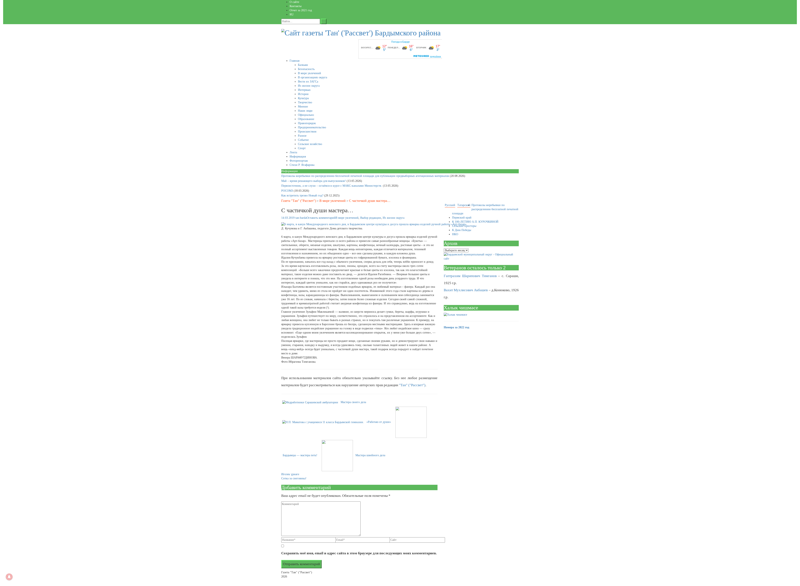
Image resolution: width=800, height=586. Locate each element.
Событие (303, 139)
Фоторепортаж (299, 160)
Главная (294, 60)
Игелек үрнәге (290, 474)
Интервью (304, 89)
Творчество (305, 102)
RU (292, 14)
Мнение (303, 106)
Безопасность (306, 69)
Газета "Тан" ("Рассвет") (298, 200)
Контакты (295, 6)
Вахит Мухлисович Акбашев (466, 290)
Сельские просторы (464, 225)
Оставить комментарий (320, 217)
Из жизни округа (309, 85)
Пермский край (461, 217)
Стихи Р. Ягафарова (302, 164)
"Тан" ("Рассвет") (412, 385)
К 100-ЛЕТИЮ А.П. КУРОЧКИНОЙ (475, 221)
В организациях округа (312, 77)
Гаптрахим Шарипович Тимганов (470, 276)
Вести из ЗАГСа (308, 81)
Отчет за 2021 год (301, 10)
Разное (302, 135)
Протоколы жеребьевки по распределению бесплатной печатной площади (485, 209)
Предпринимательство (312, 127)
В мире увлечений (309, 73)
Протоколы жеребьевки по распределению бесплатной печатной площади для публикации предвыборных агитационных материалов (365, 175)
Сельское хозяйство (310, 144)
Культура (303, 98)
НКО (455, 234)
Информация (298, 156)
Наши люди (305, 110)
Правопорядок (307, 123)
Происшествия (307, 131)
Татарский (463, 205)
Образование (306, 119)
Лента (293, 152)
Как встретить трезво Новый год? (302, 195)
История (303, 94)
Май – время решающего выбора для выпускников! (314, 180)
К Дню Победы (461, 230)
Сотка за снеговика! (293, 478)
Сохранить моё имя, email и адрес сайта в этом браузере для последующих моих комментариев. (359, 553)
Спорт (302, 148)
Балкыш (303, 64)
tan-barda (300, 217)
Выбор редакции (370, 217)
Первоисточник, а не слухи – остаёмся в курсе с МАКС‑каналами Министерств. (332, 185)
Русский (450, 205)
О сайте (294, 2)
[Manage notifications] (9, 577)
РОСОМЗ (287, 190)
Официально (306, 114)
